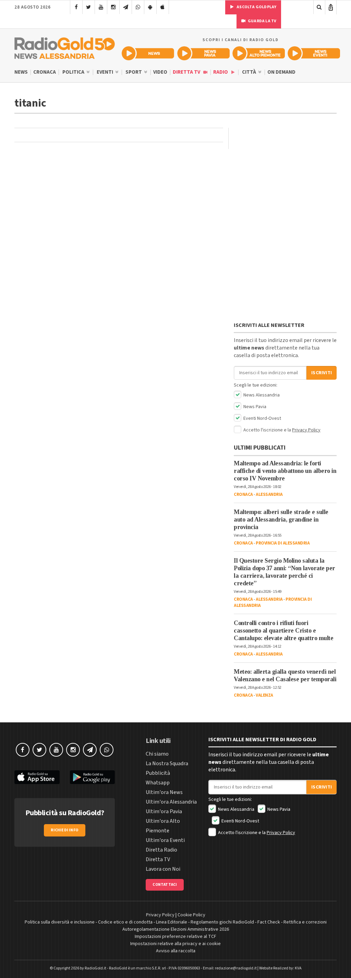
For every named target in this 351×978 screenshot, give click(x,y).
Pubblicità (158, 773)
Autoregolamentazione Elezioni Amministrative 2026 (175, 929)
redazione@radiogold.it (236, 968)
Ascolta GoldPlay (256, 7)
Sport (134, 72)
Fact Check (268, 922)
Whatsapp (158, 782)
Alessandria (269, 494)
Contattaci (165, 884)
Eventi (105, 72)
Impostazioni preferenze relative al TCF (175, 936)
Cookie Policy (191, 915)
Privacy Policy (306, 430)
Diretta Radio (161, 850)
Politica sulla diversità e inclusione (60, 922)
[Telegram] (126, 7)
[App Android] (150, 7)
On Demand (281, 72)
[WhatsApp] (138, 7)
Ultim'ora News (164, 792)
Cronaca (44, 72)
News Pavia (254, 406)
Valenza (264, 695)
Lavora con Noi (163, 869)
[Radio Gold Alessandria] (64, 46)
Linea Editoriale (171, 922)
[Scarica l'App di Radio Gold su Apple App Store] (37, 777)
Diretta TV (187, 72)
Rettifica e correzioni (305, 922)
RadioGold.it (95, 968)
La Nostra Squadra (167, 763)
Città (249, 72)
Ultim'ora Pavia (164, 811)
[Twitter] (89, 7)
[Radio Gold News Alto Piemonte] (258, 53)
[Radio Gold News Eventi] (314, 53)
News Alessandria (261, 395)
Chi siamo (157, 754)
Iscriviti (321, 372)
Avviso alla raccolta (175, 951)
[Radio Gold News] (148, 53)
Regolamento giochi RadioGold (222, 922)
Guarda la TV (262, 21)
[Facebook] (76, 7)
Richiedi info (64, 830)
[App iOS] (163, 7)
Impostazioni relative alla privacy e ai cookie (175, 943)
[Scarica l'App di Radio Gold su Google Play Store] (92, 777)
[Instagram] (113, 7)
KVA (298, 968)
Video (160, 72)
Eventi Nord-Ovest (261, 418)
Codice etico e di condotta (125, 922)
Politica (73, 72)
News (21, 72)
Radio (221, 72)
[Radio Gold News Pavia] (203, 53)
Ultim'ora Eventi (165, 840)
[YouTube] (101, 7)
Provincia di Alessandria (283, 543)
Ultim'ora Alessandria (171, 802)
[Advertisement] (285, 170)
